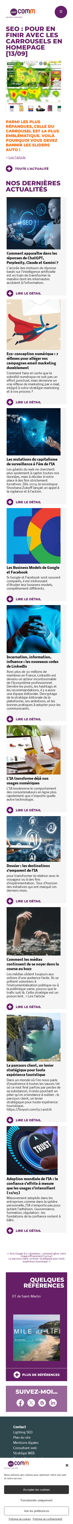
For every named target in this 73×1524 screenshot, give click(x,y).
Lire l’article (17, 158)
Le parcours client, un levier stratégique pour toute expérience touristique (30, 1070)
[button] (67, 1465)
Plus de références (40, 1375)
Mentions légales (26, 1443)
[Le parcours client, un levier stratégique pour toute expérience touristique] (34, 1037)
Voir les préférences (36, 1511)
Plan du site (22, 1438)
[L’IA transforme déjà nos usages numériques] (34, 749)
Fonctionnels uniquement (36, 1500)
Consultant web (25, 1448)
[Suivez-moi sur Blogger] (42, 1403)
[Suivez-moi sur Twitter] (31, 1403)
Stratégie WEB (24, 1453)
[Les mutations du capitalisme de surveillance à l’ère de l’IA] (34, 432)
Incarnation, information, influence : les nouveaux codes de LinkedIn (32, 662)
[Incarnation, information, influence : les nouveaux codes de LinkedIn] (34, 629)
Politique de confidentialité (47, 1519)
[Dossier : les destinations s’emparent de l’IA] (34, 839)
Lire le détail (28, 293)
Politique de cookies (20, 1519)
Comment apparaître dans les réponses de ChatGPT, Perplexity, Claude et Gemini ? (32, 258)
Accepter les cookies (36, 1489)
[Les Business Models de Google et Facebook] (34, 536)
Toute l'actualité (31, 169)
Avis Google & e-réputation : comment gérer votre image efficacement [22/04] (36, 1255)
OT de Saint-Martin (26, 1296)
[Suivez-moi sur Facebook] (20, 1403)
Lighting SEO (23, 1432)
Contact (19, 1427)
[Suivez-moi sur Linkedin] (53, 1403)
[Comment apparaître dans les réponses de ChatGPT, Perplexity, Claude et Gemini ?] (34, 223)
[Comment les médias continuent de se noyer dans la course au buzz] (34, 931)
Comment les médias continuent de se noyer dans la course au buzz (33, 964)
